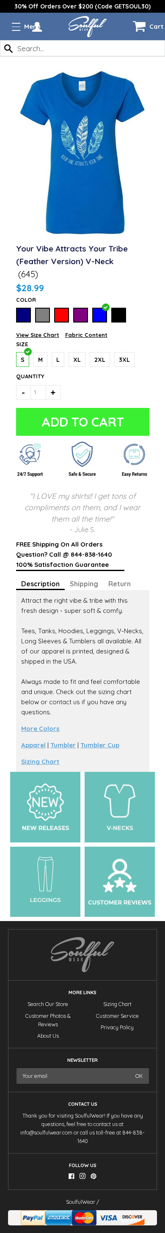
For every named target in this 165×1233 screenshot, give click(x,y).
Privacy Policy (117, 1027)
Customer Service (117, 1016)
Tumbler (63, 745)
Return (119, 584)
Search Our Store (48, 1004)
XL (77, 360)
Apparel (33, 745)
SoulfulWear (80, 1202)
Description (40, 584)
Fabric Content (86, 334)
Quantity (26, 376)
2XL (99, 360)
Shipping (84, 584)
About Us (48, 1036)
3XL (124, 360)
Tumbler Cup (99, 745)
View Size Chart (37, 334)
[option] (82, 6)
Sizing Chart (40, 761)
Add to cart (82, 422)
